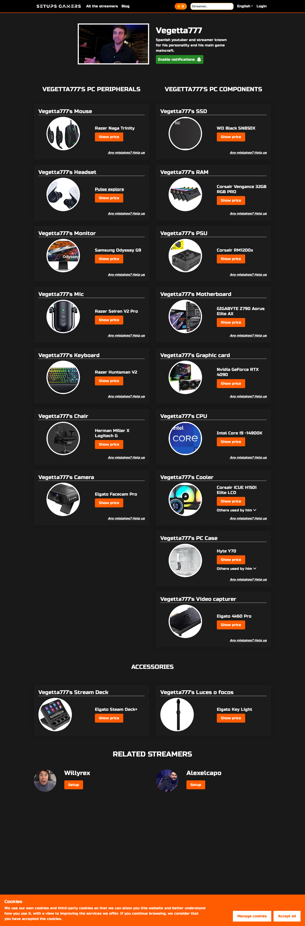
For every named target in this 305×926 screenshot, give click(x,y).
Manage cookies (252, 916)
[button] (245, 6)
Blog (125, 6)
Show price (109, 137)
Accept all (287, 916)
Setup (73, 785)
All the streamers (102, 6)
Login (262, 6)
